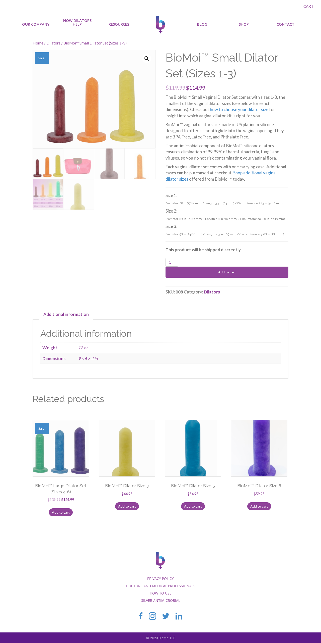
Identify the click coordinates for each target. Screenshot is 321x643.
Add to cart (227, 272)
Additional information (66, 314)
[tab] (66, 314)
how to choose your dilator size (239, 109)
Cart (308, 6)
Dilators (53, 43)
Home (38, 43)
